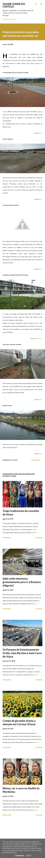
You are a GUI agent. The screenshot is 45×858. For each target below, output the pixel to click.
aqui (41, 133)
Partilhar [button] (35, 460)
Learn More (19, 856)
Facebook (13, 19)
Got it (28, 856)
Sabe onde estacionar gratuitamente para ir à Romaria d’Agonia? (22, 582)
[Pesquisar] (36, 4)
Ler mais (39, 538)
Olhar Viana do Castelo (14, 5)
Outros (14, 460)
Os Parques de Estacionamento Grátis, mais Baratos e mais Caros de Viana (22, 653)
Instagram (6, 19)
